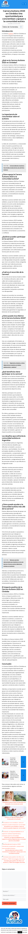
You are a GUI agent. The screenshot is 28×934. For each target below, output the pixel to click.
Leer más (24, 932)
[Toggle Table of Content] (20, 27)
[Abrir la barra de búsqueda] (23, 4)
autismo (10, 33)
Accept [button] (19, 932)
